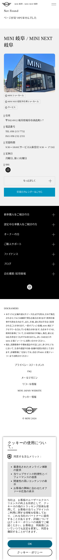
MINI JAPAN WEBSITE (29, 391)
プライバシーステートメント (29, 365)
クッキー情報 (29, 397)
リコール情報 (29, 384)
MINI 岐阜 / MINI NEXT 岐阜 (26, 4)
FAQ (29, 371)
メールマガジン (29, 378)
